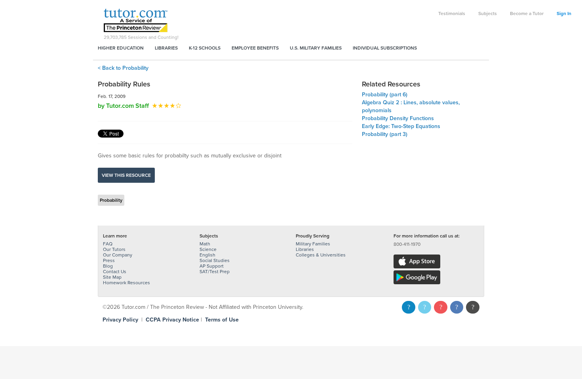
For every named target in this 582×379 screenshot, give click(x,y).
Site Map (112, 277)
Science (208, 249)
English (207, 255)
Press (109, 260)
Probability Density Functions (398, 118)
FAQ (107, 244)
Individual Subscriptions (385, 48)
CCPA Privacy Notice (172, 319)
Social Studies (215, 260)
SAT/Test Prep (215, 271)
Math (205, 244)
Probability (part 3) (384, 134)
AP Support (212, 266)
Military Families (313, 244)
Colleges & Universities (321, 255)
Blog (108, 266)
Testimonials (451, 13)
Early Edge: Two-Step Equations (401, 126)
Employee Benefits (255, 48)
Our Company (117, 255)
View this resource (126, 175)
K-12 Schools (205, 48)
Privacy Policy (120, 319)
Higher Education (121, 48)
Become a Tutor (527, 13)
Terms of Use (222, 319)
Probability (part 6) (384, 94)
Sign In (564, 13)
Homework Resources (126, 282)
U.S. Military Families (316, 48)
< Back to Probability (123, 68)
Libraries (166, 48)
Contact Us (114, 271)
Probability (111, 200)
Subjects (487, 13)
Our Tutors (114, 249)
